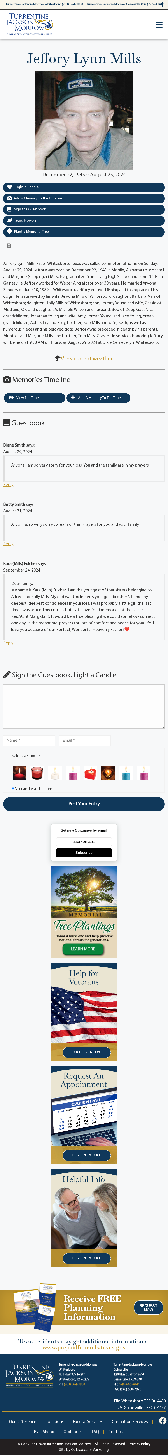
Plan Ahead (44, 1432)
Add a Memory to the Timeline (38, 198)
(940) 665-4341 (129, 1384)
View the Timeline (30, 398)
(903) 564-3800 (74, 1384)
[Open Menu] (159, 25)
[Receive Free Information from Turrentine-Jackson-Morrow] (33, 1307)
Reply (8, 485)
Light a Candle (26, 187)
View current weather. (87, 359)
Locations (55, 1422)
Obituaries (72, 1432)
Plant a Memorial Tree (31, 232)
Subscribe (84, 853)
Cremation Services (130, 1422)
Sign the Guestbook (29, 209)
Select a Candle (26, 756)
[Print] (9, 245)
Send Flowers (25, 221)
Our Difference (22, 1422)
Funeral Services (88, 1422)
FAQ (95, 1432)
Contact (115, 1432)
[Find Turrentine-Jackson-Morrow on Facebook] (162, 4)
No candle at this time (34, 789)
